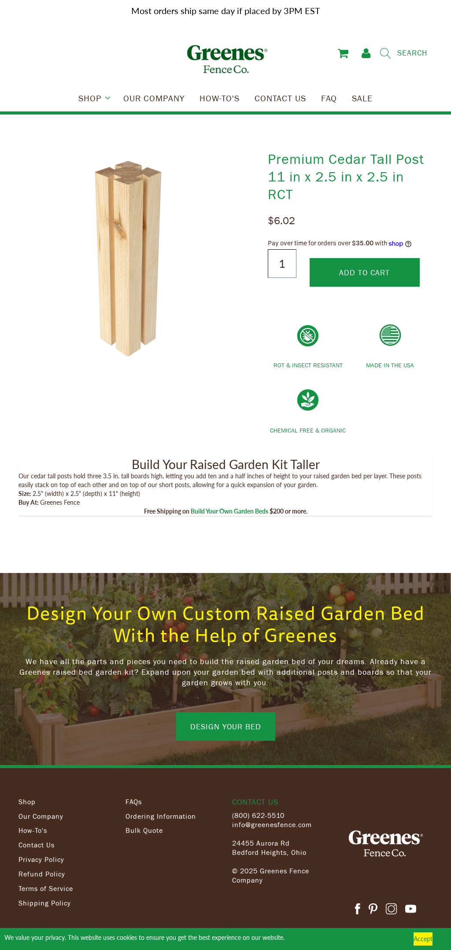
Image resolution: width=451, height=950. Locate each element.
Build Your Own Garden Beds (229, 511)
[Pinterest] (373, 910)
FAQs (134, 801)
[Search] (385, 53)
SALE (362, 97)
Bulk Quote (144, 830)
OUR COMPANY (154, 97)
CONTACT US (280, 97)
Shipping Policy (44, 902)
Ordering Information (161, 816)
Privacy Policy (41, 859)
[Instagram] (391, 910)
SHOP (89, 97)
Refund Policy (41, 873)
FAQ (329, 97)
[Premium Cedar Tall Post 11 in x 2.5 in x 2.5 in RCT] (127, 259)
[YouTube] (410, 910)
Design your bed (225, 726)
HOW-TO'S (220, 97)
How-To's (32, 830)
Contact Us (36, 844)
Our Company (40, 816)
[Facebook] (357, 910)
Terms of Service (45, 888)
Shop (27, 801)
